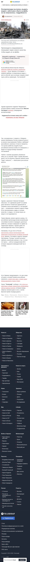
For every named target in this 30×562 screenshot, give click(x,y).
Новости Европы (6, 410)
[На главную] (15, 2)
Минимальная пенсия (8, 503)
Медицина (19, 346)
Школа (19, 348)
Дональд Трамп (6, 462)
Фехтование (20, 382)
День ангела (20, 471)
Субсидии (19, 343)
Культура (19, 420)
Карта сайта (5, 544)
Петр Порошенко (6, 475)
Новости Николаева (7, 360)
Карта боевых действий (6, 437)
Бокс (18, 371)
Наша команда (6, 541)
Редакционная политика (8, 528)
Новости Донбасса (7, 355)
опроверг (10, 110)
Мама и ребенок (21, 391)
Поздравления (21, 428)
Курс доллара (6, 380)
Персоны (4, 456)
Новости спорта (20, 365)
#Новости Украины (23, 295)
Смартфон (5, 402)
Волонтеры (5, 448)
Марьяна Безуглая (7, 480)
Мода (18, 415)
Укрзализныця (6, 383)
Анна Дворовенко (8, 16)
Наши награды (6, 536)
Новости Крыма (6, 358)
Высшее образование (23, 351)
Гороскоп (19, 410)
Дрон (3, 399)
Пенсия (3, 488)
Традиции (19, 466)
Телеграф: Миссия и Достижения (11, 546)
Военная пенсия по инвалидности (7, 500)
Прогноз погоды (21, 356)
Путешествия (20, 418)
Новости (3, 332)
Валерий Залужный (7, 470)
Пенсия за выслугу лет (7, 506)
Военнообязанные (22, 444)
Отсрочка (19, 442)
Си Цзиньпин (5, 464)
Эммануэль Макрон (7, 467)
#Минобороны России (21, 296)
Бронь (18, 439)
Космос (4, 394)
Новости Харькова (7, 338)
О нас (3, 523)
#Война (7, 295)
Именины (19, 474)
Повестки (19, 437)
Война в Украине (6, 433)
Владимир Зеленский (8, 459)
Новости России (6, 415)
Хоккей (19, 376)
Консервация (20, 494)
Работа (19, 338)
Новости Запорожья (7, 348)
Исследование (21, 402)
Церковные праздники (20, 460)
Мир (2, 407)
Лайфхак (19, 423)
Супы (18, 496)
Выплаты (19, 341)
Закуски (19, 504)
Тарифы (4, 378)
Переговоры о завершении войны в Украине (15, 5)
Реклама (4, 533)
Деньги (4, 370)
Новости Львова (6, 346)
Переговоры (5, 443)
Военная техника (7, 451)
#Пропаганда (13, 295)
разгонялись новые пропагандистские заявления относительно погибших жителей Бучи (14, 234)
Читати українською (6, 19)
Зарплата (19, 335)
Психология (20, 399)
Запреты (19, 468)
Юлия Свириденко (7, 483)
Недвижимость (6, 375)
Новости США (6, 413)
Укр (28, 1)
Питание (19, 394)
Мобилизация (20, 433)
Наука (3, 388)
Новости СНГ (6, 418)
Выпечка (19, 491)
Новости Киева (6, 335)
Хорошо (22, 560)
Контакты (4, 539)
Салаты (19, 501)
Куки (14, 560)
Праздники (19, 456)
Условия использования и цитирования (12, 531)
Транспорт (5, 373)
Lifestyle (18, 407)
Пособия (19, 354)
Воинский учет (21, 447)
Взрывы (4, 441)
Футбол (19, 369)
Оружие (4, 446)
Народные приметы (22, 463)
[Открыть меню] (2, 2)
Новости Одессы (6, 343)
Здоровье (19, 388)
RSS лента (5, 549)
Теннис (19, 374)
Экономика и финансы (5, 366)
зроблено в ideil (5, 557)
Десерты (19, 499)
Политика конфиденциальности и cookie (13, 526)
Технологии (5, 391)
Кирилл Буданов (6, 472)
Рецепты (18, 488)
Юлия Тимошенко (7, 477)
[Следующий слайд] (28, 5)
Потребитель (20, 413)
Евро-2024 (20, 379)
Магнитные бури (21, 426)
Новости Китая (6, 420)
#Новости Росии (9, 296)
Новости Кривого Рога (7, 352)
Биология (4, 397)
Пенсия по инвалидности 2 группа (6, 495)
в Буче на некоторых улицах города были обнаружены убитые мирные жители (14, 286)
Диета (18, 397)
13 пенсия (5, 491)
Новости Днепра (6, 341)
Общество (19, 332)
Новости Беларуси (7, 423)
